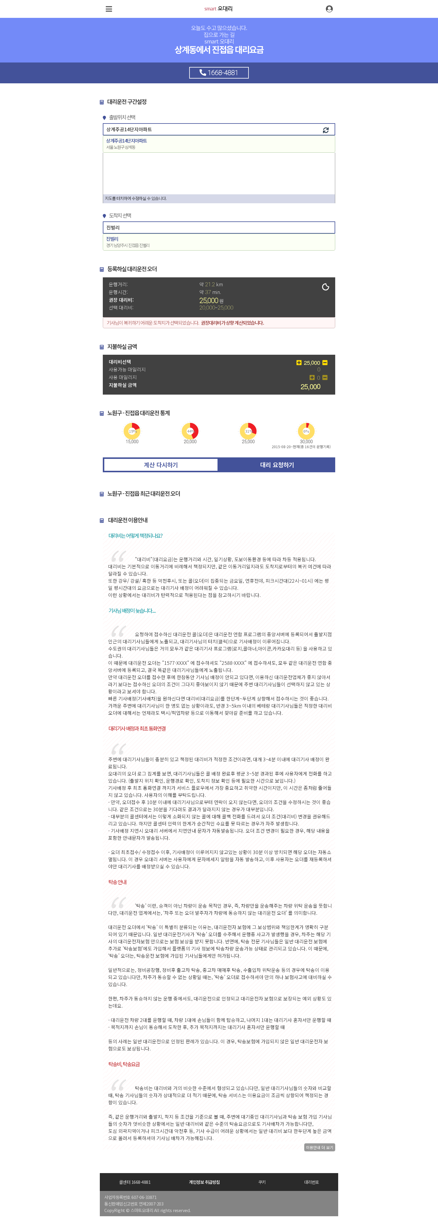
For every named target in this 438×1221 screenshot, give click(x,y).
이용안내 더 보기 (319, 1147)
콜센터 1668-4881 (135, 1182)
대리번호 (311, 1182)
